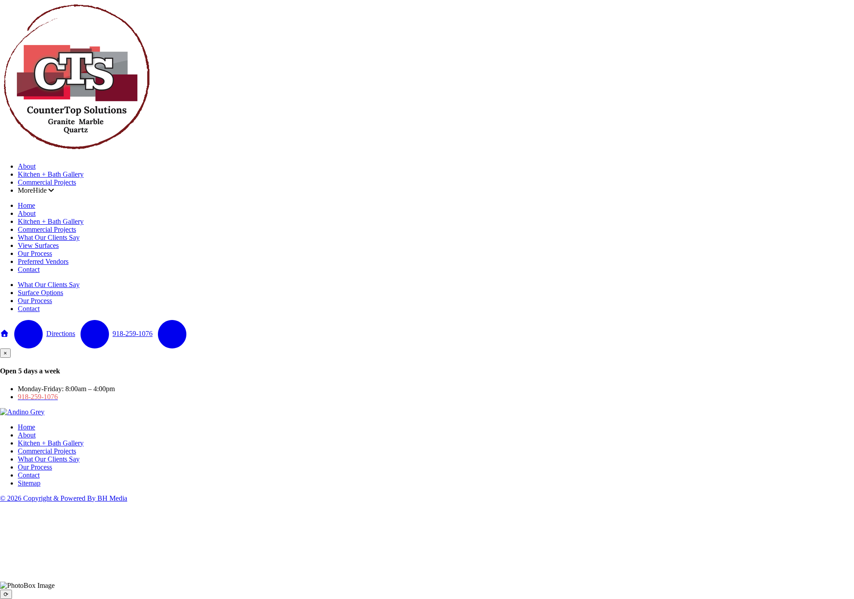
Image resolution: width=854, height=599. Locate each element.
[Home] (76, 151)
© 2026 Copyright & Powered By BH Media (63, 498)
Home (26, 205)
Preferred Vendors (43, 261)
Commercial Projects (47, 182)
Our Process (35, 253)
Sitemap (29, 483)
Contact (29, 269)
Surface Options (40, 292)
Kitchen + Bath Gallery (51, 174)
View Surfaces (38, 245)
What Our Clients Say (49, 237)
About (27, 166)
